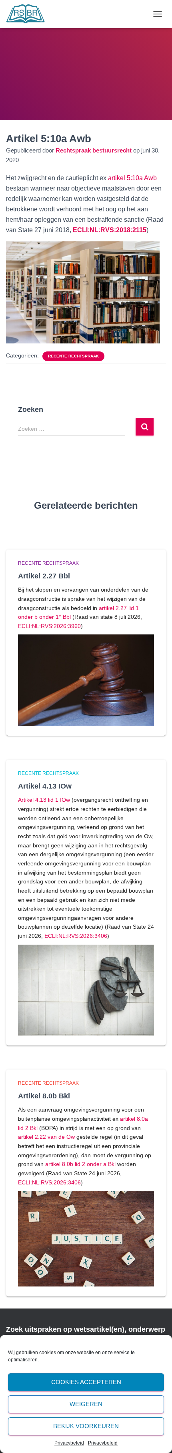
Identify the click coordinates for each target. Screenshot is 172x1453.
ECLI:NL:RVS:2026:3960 (49, 626)
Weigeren (86, 1404)
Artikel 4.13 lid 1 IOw (44, 800)
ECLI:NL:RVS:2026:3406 (75, 936)
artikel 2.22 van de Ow (46, 1137)
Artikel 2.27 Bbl (44, 576)
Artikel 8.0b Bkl (44, 1096)
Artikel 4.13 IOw (45, 786)
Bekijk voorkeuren (86, 1426)
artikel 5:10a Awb (132, 178)
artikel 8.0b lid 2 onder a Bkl (80, 1164)
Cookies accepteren (86, 1382)
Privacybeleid (69, 1443)
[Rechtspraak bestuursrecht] (28, 14)
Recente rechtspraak (73, 356)
